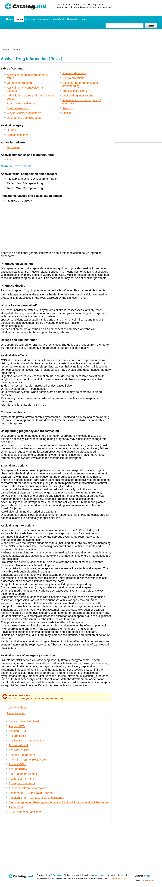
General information (19, 82)
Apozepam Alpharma (22, 783)
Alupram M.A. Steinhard (24, 721)
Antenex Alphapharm (22, 754)
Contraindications (73, 78)
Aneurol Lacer (17, 735)
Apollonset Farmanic (21, 778)
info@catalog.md (119, 878)
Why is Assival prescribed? (24, 113)
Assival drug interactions (77, 95)
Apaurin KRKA (18, 769)
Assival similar (16, 713)
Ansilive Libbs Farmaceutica (26, 740)
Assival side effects (74, 73)
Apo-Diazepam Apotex (23, 773)
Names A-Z (73, 19)
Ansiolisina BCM (19, 750)
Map (83, 19)
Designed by (142, 876)
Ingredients (59, 19)
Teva (9, 159)
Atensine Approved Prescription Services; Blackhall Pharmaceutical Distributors (59, 802)
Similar (66, 113)
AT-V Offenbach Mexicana (25, 812)
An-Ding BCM (17, 731)
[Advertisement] (80, 37)
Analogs (67, 108)
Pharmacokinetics (18, 108)
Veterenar (30, 19)
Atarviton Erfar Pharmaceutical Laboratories (36, 797)
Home (9, 19)
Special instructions (74, 90)
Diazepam (13, 147)
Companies (44, 19)
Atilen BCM (16, 807)
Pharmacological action (21, 103)
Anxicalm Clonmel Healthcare (27, 759)
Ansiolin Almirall (18, 745)
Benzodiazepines (17, 134)
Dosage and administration (24, 117)
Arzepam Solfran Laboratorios (27, 788)
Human (19, 19)
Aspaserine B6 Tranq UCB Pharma (31, 792)
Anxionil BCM (17, 764)
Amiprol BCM (17, 726)
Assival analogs (16, 707)
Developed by (144, 881)
